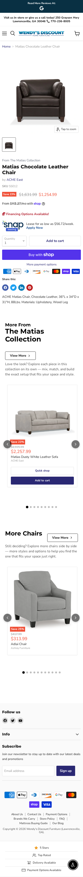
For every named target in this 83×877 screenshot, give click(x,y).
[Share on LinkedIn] (21, 287)
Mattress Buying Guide (33, 823)
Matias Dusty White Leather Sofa (34, 457)
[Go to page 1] (27, 507)
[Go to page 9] (56, 507)
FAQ (62, 819)
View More (18, 355)
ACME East (15, 180)
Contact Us (34, 814)
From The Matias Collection (21, 160)
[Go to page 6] (45, 507)
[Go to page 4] (38, 507)
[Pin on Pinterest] (29, 287)
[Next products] (76, 444)
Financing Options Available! (27, 214)
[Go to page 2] (31, 507)
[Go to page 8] (52, 507)
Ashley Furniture (20, 648)
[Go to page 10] (56, 672)
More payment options (42, 264)
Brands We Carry (24, 819)
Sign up (66, 770)
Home (6, 46)
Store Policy (47, 819)
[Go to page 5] (42, 507)
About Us (17, 814)
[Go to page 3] (34, 507)
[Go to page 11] (60, 672)
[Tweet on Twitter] (13, 287)
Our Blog (58, 823)
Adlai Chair (19, 644)
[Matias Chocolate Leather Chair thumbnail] (9, 144)
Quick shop (42, 471)
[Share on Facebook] (5, 287)
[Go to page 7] (49, 507)
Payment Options (56, 814)
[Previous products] (7, 444)
